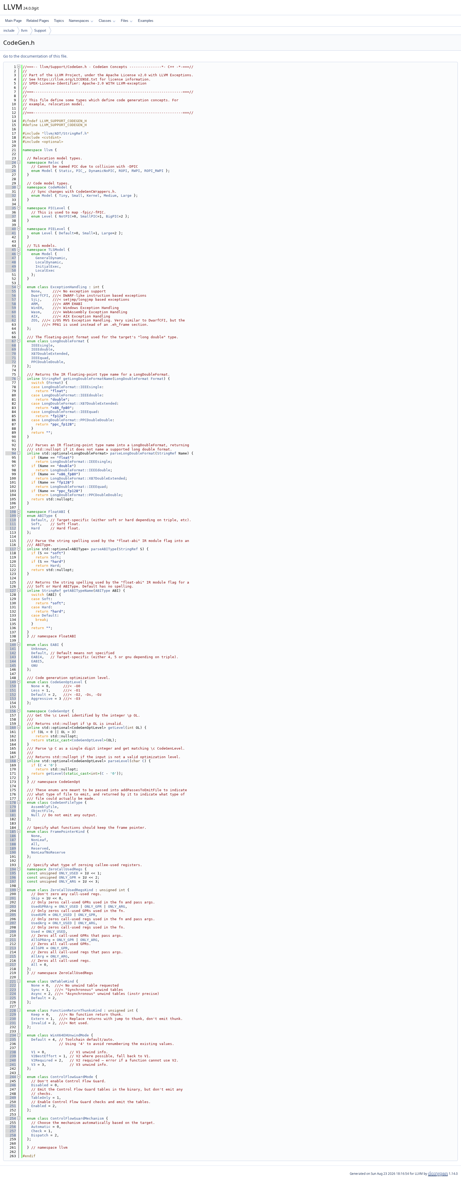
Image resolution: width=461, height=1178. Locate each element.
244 (10, 1077)
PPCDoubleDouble (47, 362)
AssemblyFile (44, 807)
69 (10, 349)
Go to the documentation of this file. (35, 56)
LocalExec (45, 270)
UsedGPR (38, 915)
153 (10, 699)
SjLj (35, 299)
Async (36, 994)
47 (10, 258)
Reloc (53, 162)
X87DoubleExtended (49, 354)
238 (10, 1052)
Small (77, 196)
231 (10, 1023)
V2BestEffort (44, 1056)
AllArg (37, 956)
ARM (34, 304)
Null (35, 815)
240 (10, 1060)
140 (10, 645)
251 (10, 1106)
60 (10, 312)
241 (10, 1065)
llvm (24, 31)
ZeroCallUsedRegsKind (71, 890)
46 (10, 254)
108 (10, 512)
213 (10, 948)
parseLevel (118, 761)
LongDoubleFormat (67, 341)
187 (10, 840)
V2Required (42, 1060)
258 (10, 1135)
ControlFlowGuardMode (71, 1077)
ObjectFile (42, 811)
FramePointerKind (67, 832)
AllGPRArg (40, 940)
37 (10, 216)
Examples (145, 21)
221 (10, 981)
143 (10, 657)
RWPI (136, 171)
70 (10, 354)
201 (10, 898)
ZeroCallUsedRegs (65, 869)
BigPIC (112, 216)
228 (10, 1010)
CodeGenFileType (66, 803)
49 (10, 266)
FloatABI (56, 512)
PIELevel (56, 229)
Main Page (13, 21)
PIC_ (80, 171)
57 (10, 299)
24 (10, 162)
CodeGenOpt (59, 711)
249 (10, 1098)
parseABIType (104, 549)
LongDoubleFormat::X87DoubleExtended (79, 403)
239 (10, 1056)
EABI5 (36, 661)
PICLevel (56, 208)
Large (126, 196)
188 (10, 844)
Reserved (39, 848)
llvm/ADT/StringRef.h (65, 133)
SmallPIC (88, 216)
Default (66, 233)
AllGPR (37, 948)
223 (10, 990)
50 (10, 270)
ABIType (45, 516)
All (34, 844)
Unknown (38, 649)
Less (35, 690)
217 (10, 965)
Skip (35, 898)
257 (10, 1131)
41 (10, 233)
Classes (105, 21)
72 (10, 362)
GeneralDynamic (50, 258)
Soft (35, 524)
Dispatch (39, 1135)
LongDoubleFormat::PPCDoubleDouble (77, 420)
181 (10, 815)
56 (10, 295)
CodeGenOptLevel (66, 682)
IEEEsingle (42, 345)
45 (10, 250)
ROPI (123, 171)
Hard (35, 528)
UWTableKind (62, 981)
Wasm (35, 312)
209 (10, 932)
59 (10, 308)
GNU (34, 666)
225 (10, 998)
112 (10, 528)
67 (10, 341)
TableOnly (40, 1098)
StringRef (51, 379)
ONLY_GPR (67, 877)
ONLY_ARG (67, 881)
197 (10, 881)
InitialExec (47, 266)
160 (10, 728)
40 (10, 229)
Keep (35, 1014)
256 (10, 1127)
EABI (54, 645)
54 (10, 287)
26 (10, 171)
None (35, 291)
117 (10, 549)
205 (10, 915)
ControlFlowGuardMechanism (77, 1118)
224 (10, 994)
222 (10, 985)
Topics (59, 21)
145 (10, 666)
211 (10, 940)
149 (10, 682)
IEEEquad (39, 358)
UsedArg (38, 923)
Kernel (93, 196)
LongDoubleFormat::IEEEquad (69, 412)
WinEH (36, 308)
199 (10, 890)
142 (10, 653)
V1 (33, 1052)
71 (10, 358)
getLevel (116, 728)
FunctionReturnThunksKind (76, 1010)
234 (10, 1035)
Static (65, 171)
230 (10, 1019)
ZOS (34, 320)
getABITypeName (78, 591)
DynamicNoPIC (101, 171)
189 (10, 848)
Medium (110, 196)
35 (10, 208)
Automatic (40, 1127)
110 (10, 520)
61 (10, 316)
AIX (34, 316)
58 (10, 304)
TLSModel (56, 250)
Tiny (63, 196)
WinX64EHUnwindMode (69, 1035)
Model (47, 171)
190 (10, 852)
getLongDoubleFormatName (87, 379)
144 (10, 661)
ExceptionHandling (68, 287)
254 (10, 1118)
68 (10, 345)
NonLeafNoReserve (48, 852)
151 (10, 690)
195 (10, 873)
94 (10, 453)
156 (10, 711)
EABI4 (36, 657)
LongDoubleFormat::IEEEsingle (72, 387)
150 (10, 686)
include (8, 31)
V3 (33, 1065)
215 (10, 956)
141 (10, 649)
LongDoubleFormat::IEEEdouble (72, 395)
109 (10, 516)
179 (10, 807)
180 (10, 811)
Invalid (38, 1023)
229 (10, 1014)
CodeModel (57, 187)
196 (10, 877)
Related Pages (37, 21)
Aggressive (42, 699)
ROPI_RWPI (154, 171)
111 (10, 524)
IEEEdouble (42, 349)
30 (10, 187)
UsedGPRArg (42, 906)
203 (10, 906)
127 (10, 591)
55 (10, 291)
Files (124, 21)
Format (157, 379)
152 (10, 695)
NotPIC (65, 216)
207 (10, 923)
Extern (37, 1019)
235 (10, 1040)
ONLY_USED (68, 873)
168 (10, 761)
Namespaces (79, 21)
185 (10, 832)
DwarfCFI (39, 295)
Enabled (38, 1106)
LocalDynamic (48, 262)
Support (40, 31)
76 (10, 379)
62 (10, 320)
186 (10, 836)
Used (35, 932)
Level (47, 216)
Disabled (39, 1085)
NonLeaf (38, 840)
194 (10, 869)
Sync (35, 990)
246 (10, 1085)
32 (10, 196)
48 (10, 262)
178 (10, 803)
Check (36, 1131)
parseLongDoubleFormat (132, 453)
